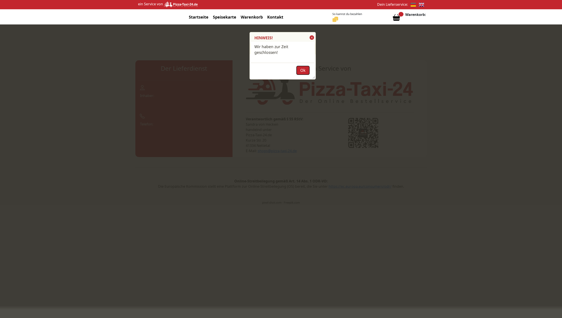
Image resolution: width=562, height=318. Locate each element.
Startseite (198, 17)
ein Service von (151, 4)
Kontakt (275, 17)
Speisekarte (224, 17)
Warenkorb (252, 17)
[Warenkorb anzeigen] (396, 18)
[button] (311, 37)
